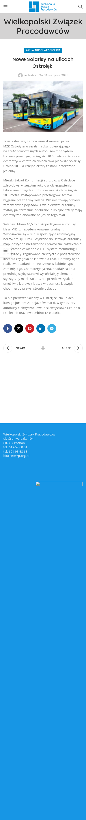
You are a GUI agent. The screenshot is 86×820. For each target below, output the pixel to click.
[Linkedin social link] (40, 328)
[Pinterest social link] (29, 328)
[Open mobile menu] (5, 6)
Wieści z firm (52, 50)
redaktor (30, 75)
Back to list (43, 348)
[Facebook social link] (7, 328)
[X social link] (18, 328)
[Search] (80, 6)
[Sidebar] (5, 251)
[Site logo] (43, 6)
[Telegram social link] (51, 328)
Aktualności (34, 50)
